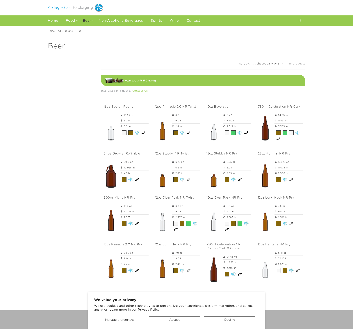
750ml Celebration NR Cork (279, 106)
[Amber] (130, 132)
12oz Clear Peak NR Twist (174, 197)
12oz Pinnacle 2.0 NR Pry (123, 244)
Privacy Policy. (149, 309)
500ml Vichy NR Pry (119, 197)
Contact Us (140, 90)
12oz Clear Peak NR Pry (224, 197)
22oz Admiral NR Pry (274, 153)
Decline (229, 319)
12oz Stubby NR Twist (172, 153)
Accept (174, 319)
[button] (71, 20)
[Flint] (124, 132)
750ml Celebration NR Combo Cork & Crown (223, 246)
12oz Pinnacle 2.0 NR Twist (175, 106)
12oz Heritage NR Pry (274, 244)
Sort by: (244, 63)
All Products (65, 31)
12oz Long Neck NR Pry (276, 197)
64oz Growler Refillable (122, 153)
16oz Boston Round (119, 106)
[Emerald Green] (233, 132)
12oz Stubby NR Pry (221, 153)
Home (51, 31)
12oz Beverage (217, 106)
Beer (79, 31)
